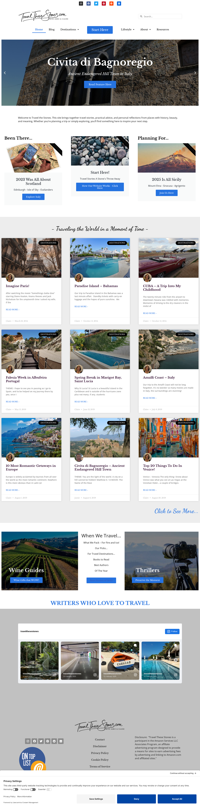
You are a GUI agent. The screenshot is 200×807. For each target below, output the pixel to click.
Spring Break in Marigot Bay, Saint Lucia (98, 379)
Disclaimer (100, 746)
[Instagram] (81, 3)
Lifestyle (126, 29)
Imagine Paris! (17, 286)
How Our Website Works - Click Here (100, 186)
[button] (5, 72)
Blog (52, 29)
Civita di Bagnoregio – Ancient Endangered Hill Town (100, 467)
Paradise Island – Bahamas (96, 286)
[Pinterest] (104, 3)
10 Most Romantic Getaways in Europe (31, 467)
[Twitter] (96, 3)
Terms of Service (99, 766)
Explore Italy (33, 196)
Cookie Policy (99, 759)
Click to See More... (177, 511)
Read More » (12, 309)
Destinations (68, 29)
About (144, 29)
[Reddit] (111, 3)
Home (39, 29)
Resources (163, 29)
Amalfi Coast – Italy (159, 377)
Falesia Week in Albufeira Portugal (26, 379)
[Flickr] (119, 3)
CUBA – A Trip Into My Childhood (162, 288)
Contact (100, 739)
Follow (174, 631)
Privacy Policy (100, 753)
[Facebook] (89, 3)
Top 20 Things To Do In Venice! (162, 467)
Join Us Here (167, 192)
